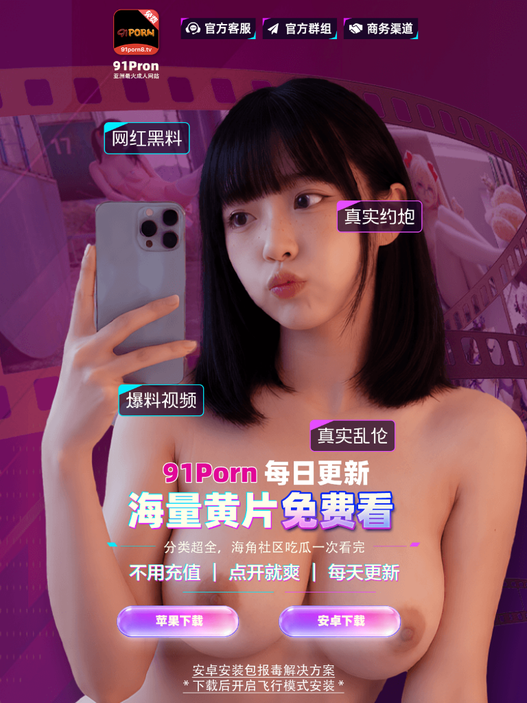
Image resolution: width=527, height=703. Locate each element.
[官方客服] (218, 28)
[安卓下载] (344, 633)
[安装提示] (263, 679)
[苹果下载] (183, 633)
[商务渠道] (381, 28)
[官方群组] (299, 28)
